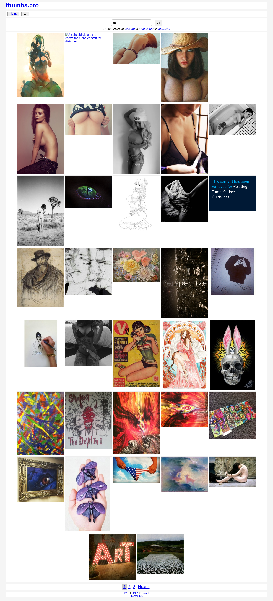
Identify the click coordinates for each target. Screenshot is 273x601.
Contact (144, 593)
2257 (126, 593)
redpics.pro (146, 28)
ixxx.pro (130, 28)
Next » (144, 586)
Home (13, 13)
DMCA (134, 593)
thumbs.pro (22, 5)
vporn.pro (164, 28)
